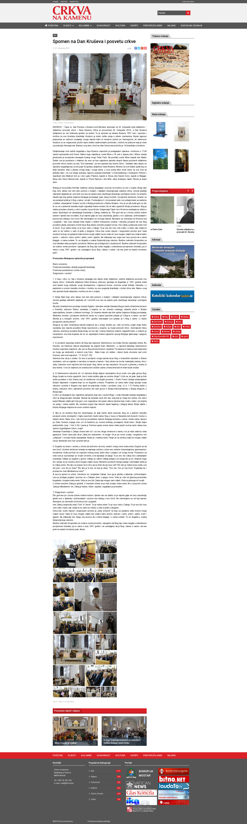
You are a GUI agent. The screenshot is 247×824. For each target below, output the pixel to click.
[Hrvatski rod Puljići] (160, 159)
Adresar (156, 239)
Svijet (93, 799)
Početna (53, 25)
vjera (186, 336)
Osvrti (134, 25)
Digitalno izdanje (191, 25)
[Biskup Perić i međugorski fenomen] (181, 161)
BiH (55, 35)
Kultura (120, 25)
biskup (156, 317)
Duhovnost (103, 25)
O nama (55, 1)
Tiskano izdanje (160, 36)
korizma (157, 327)
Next (192, 191)
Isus (179, 322)
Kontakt (64, 1)
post (176, 336)
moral (156, 331)
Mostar (167, 331)
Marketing (74, 1)
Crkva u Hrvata (97, 794)
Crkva (175, 317)
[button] (74, 553)
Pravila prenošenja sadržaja (99, 821)
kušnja (168, 327)
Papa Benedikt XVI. (161, 336)
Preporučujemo (152, 25)
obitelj (177, 331)
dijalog (185, 317)
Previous (188, 191)
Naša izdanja (158, 114)
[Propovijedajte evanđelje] (160, 130)
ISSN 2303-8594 (188, 1)
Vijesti (67, 25)
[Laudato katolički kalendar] (172, 301)
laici (178, 327)
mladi (187, 327)
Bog (166, 317)
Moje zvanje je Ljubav (66, 743)
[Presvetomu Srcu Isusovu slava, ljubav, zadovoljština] (181, 131)
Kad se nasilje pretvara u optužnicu (167, 229)
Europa (170, 322)
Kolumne (84, 25)
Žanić (156, 341)
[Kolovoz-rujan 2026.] (170, 68)
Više (172, 212)
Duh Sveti (158, 322)
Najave (171, 25)
